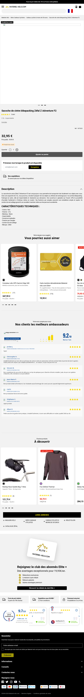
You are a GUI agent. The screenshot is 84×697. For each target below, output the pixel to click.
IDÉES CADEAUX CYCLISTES (31, 521)
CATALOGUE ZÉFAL (11, 526)
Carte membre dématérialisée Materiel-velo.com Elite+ (54, 284)
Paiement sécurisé (73, 598)
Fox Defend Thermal (47, 487)
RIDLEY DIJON (70, 520)
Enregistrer (35, 167)
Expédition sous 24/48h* (46, 598)
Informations (7, 661)
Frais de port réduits (14, 598)
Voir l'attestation (12, 338)
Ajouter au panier (42, 154)
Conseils (5, 667)
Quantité (4, 149)
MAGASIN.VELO (10, 520)
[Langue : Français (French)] (70, 11)
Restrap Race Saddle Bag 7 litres (14, 487)
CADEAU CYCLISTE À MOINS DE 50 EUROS (52, 521)
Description (8, 189)
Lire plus (4, 122)
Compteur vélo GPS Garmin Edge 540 (15, 283)
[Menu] (3, 6)
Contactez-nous (8, 672)
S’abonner (7, 655)
